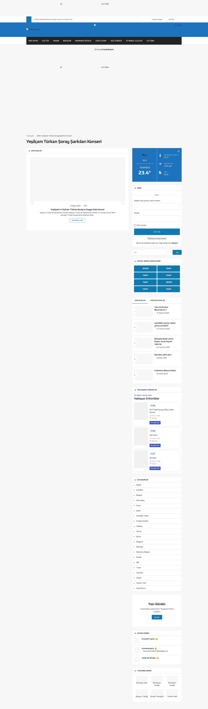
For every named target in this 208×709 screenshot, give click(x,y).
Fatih (138, 505)
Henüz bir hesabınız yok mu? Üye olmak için (157, 243)
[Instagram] (148, 19)
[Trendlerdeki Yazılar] (28, 19)
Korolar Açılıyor (157, 19)
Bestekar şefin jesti (163, 354)
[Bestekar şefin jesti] (144, 359)
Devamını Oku (77, 220)
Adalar (138, 484)
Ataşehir (139, 490)
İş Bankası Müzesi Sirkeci (165, 370)
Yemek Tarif (141, 583)
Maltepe (139, 546)
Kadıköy (139, 526)
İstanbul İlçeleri (134, 40)
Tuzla (138, 567)
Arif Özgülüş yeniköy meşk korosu (162, 411)
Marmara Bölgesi (143, 552)
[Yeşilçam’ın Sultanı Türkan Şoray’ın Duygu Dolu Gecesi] (77, 181)
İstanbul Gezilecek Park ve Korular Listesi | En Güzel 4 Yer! (53, 19)
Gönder (157, 617)
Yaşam (56, 40)
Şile (137, 562)
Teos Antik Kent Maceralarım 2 (161, 308)
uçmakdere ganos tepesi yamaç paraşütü (165, 324)
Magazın (139, 541)
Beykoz (139, 495)
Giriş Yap (171, 19)
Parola (136, 213)
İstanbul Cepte (148, 639)
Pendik (139, 557)
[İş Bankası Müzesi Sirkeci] (144, 374)
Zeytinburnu (141, 588)
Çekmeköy (140, 500)
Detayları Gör (155, 423)
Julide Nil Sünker (149, 658)
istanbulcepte (148, 648)
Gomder (153, 457)
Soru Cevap (100, 40)
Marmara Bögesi (83, 40)
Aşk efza (153, 435)
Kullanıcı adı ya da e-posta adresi (147, 200)
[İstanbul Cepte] (33, 29)
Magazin (67, 40)
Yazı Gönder (116, 40)
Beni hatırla (141, 225)
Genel (138, 510)
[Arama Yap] (135, 19)
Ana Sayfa (33, 40)
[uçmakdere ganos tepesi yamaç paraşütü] (144, 327)
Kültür (45, 40)
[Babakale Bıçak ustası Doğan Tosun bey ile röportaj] (144, 343)
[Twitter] (144, 19)
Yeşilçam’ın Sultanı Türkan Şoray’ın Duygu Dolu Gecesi (77, 209)
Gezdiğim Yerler (142, 515)
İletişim (150, 40)
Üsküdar (139, 572)
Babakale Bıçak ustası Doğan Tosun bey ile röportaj (163, 341)
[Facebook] (140, 19)
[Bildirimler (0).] (179, 19)
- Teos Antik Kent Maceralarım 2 (155, 651)
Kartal (138, 531)
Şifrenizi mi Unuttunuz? (156, 238)
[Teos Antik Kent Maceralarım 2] (144, 311)
